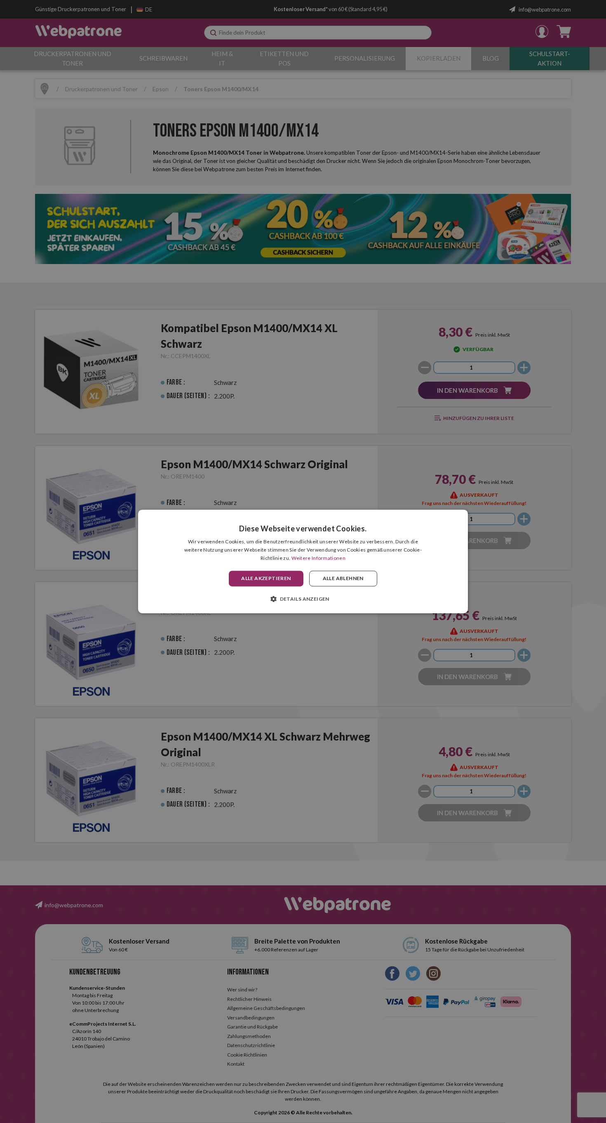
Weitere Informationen (318, 558)
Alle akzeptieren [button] (266, 578)
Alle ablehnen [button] (343, 578)
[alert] (303, 561)
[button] (303, 599)
